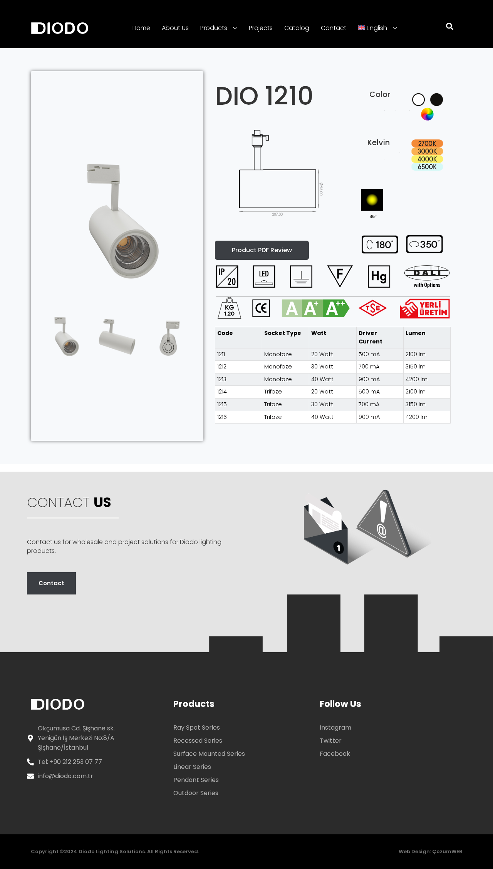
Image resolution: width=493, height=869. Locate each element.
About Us (175, 27)
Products (213, 27)
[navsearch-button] (445, 28)
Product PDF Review (262, 250)
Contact (333, 27)
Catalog (296, 27)
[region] (333, 375)
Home (141, 27)
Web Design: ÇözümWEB (430, 851)
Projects (261, 27)
